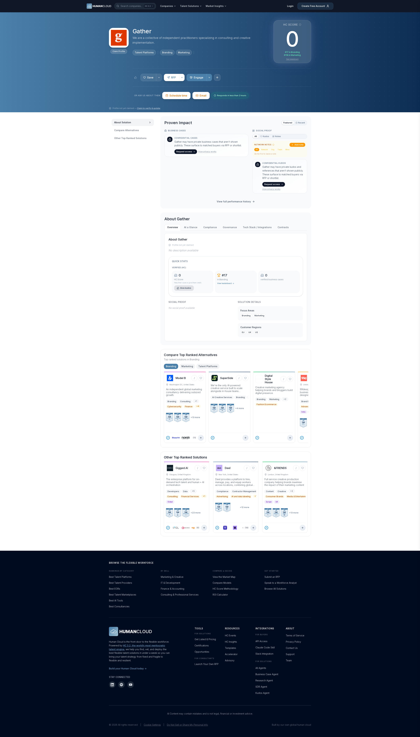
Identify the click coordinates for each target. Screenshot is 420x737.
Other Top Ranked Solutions (130, 138)
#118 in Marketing (292, 55)
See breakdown (292, 59)
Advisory (229, 660)
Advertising (222, 496)
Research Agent (264, 680)
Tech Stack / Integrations (257, 227)
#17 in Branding (292, 52)
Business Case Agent (266, 674)
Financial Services (190, 496)
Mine (287, 150)
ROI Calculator (220, 594)
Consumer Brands (274, 496)
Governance (230, 227)
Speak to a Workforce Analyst (280, 582)
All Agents (260, 668)
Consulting (185, 401)
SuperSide (226, 378)
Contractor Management (244, 491)
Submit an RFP (272, 576)
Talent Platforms (144, 52)
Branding (167, 52)
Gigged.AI (182, 468)
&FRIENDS (280, 468)
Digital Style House (269, 379)
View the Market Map (224, 576)
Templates (230, 648)
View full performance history (234, 201)
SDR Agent (261, 686)
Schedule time (178, 95)
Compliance (210, 227)
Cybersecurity (174, 406)
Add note (299, 144)
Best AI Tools (116, 600)
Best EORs (114, 588)
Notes (278, 136)
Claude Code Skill (265, 647)
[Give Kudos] (135, 77)
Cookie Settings (152, 724)
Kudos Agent (262, 693)
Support (290, 654)
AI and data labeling (241, 496)
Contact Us (292, 648)
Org (272, 150)
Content (270, 491)
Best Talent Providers (120, 582)
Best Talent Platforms (120, 576)
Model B (181, 378)
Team (280, 150)
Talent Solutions (189, 6)
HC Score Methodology (225, 588)
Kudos (266, 136)
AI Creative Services (222, 397)
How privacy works (207, 151)
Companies (166, 6)
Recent (301, 122)
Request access (184, 151)
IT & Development (170, 582)
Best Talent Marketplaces (122, 594)
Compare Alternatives (126, 130)
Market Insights (215, 6)
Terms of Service (295, 635)
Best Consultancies (119, 606)
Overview (172, 227)
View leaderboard (224, 283)
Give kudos (185, 288)
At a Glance (190, 227)
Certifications (202, 645)
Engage (198, 77)
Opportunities (202, 651)
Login (290, 6)
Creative (282, 491)
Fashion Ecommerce (266, 404)
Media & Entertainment (298, 496)
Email (203, 95)
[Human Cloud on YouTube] (130, 684)
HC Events (230, 635)
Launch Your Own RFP (207, 664)
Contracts (283, 227)
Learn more (175, 70)
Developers (173, 491)
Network (264, 150)
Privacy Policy (293, 641)
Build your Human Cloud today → (128, 668)
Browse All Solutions (275, 588)
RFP (173, 77)
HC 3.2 (148, 6)
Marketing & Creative (172, 576)
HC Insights (231, 641)
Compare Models (222, 582)
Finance (188, 406)
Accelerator (231, 654)
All (255, 136)
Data (185, 491)
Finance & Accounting (172, 588)
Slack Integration (264, 653)
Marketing (184, 52)
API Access (261, 641)
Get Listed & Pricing (205, 639)
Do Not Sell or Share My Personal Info (187, 724)
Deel (228, 468)
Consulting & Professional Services (180, 594)
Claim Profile (119, 51)
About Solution (122, 122)
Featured (287, 122)
